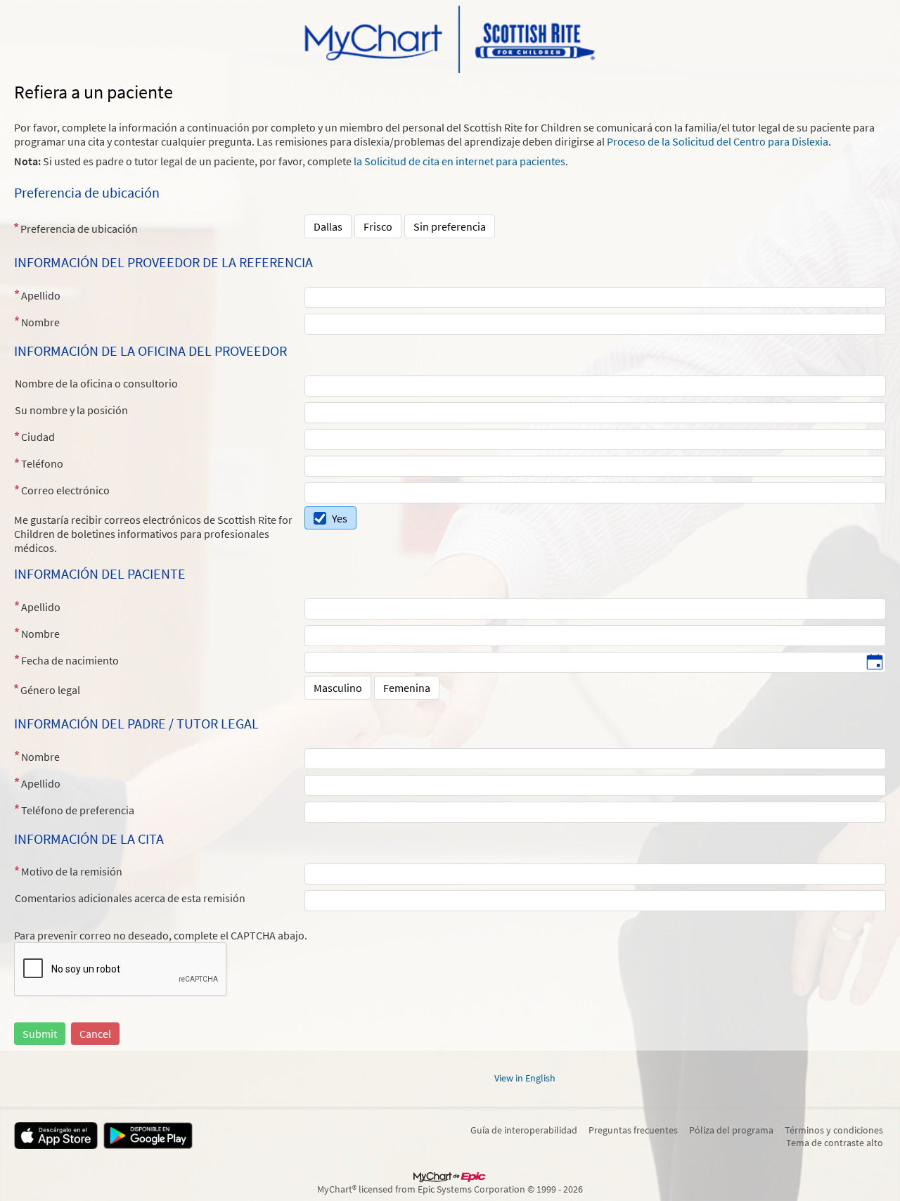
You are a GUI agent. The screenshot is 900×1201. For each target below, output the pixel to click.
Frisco (378, 226)
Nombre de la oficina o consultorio (96, 383)
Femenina (406, 688)
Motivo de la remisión (71, 871)
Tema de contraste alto (834, 1142)
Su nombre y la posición (71, 410)
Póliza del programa (731, 1130)
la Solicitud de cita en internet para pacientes (459, 161)
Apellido (40, 295)
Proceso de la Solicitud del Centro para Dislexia (717, 141)
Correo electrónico (65, 490)
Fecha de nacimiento (70, 660)
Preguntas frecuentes (633, 1130)
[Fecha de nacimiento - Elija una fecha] (874, 663)
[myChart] (449, 39)
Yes (339, 518)
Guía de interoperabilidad (523, 1130)
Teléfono (42, 463)
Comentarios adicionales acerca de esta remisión (130, 898)
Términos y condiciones (834, 1130)
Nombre (40, 322)
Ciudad (38, 437)
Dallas (328, 226)
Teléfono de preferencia (77, 810)
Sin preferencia (449, 226)
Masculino (338, 688)
